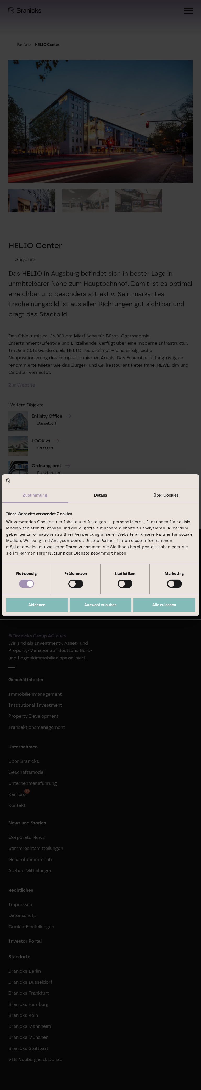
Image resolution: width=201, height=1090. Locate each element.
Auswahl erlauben (100, 605)
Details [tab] (100, 495)
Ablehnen (37, 605)
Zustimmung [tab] (35, 495)
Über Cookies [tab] (166, 495)
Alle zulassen (164, 605)
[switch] (75, 584)
